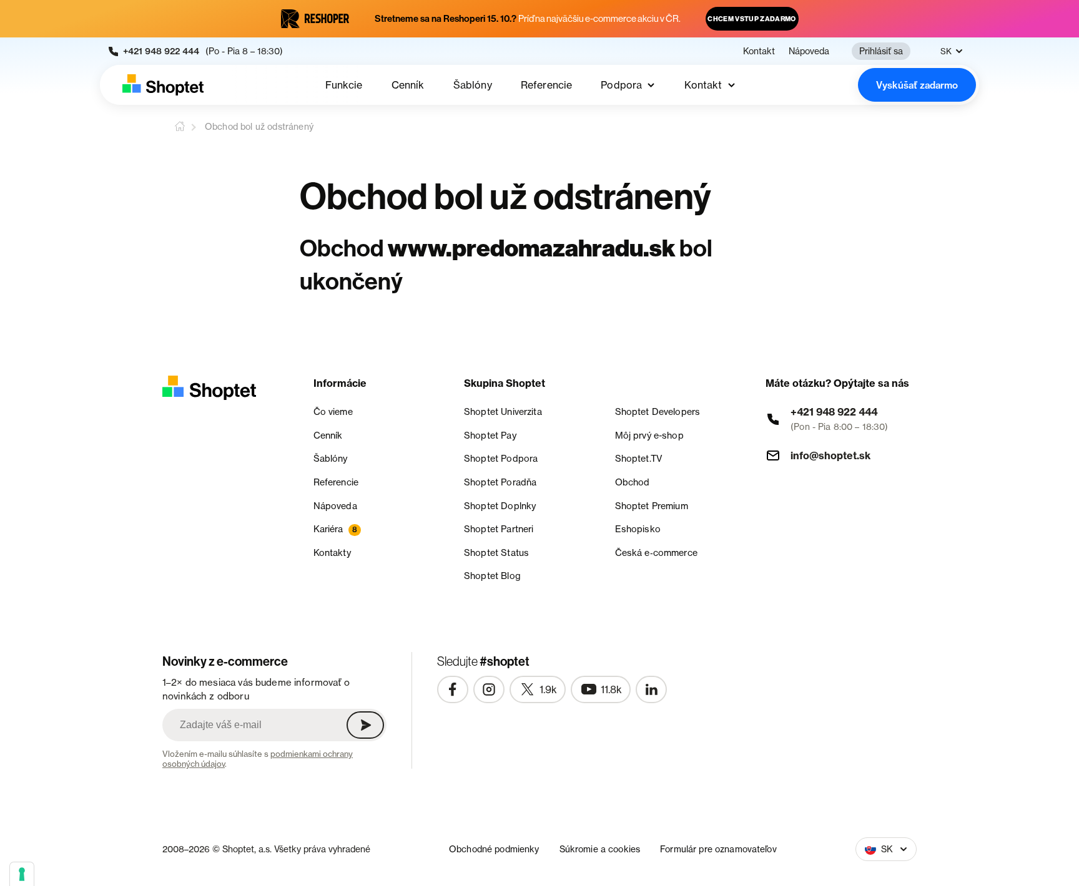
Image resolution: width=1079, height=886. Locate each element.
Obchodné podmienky (494, 849)
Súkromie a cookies (600, 849)
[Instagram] (489, 689)
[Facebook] (452, 689)
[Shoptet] (163, 84)
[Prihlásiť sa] (365, 725)
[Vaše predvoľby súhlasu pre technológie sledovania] (22, 874)
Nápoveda (809, 51)
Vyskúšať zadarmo (917, 85)
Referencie (547, 85)
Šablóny (472, 85)
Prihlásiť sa (881, 51)
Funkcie (343, 85)
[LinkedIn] (651, 689)
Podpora (621, 85)
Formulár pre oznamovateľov (718, 849)
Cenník (408, 85)
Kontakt (759, 51)
